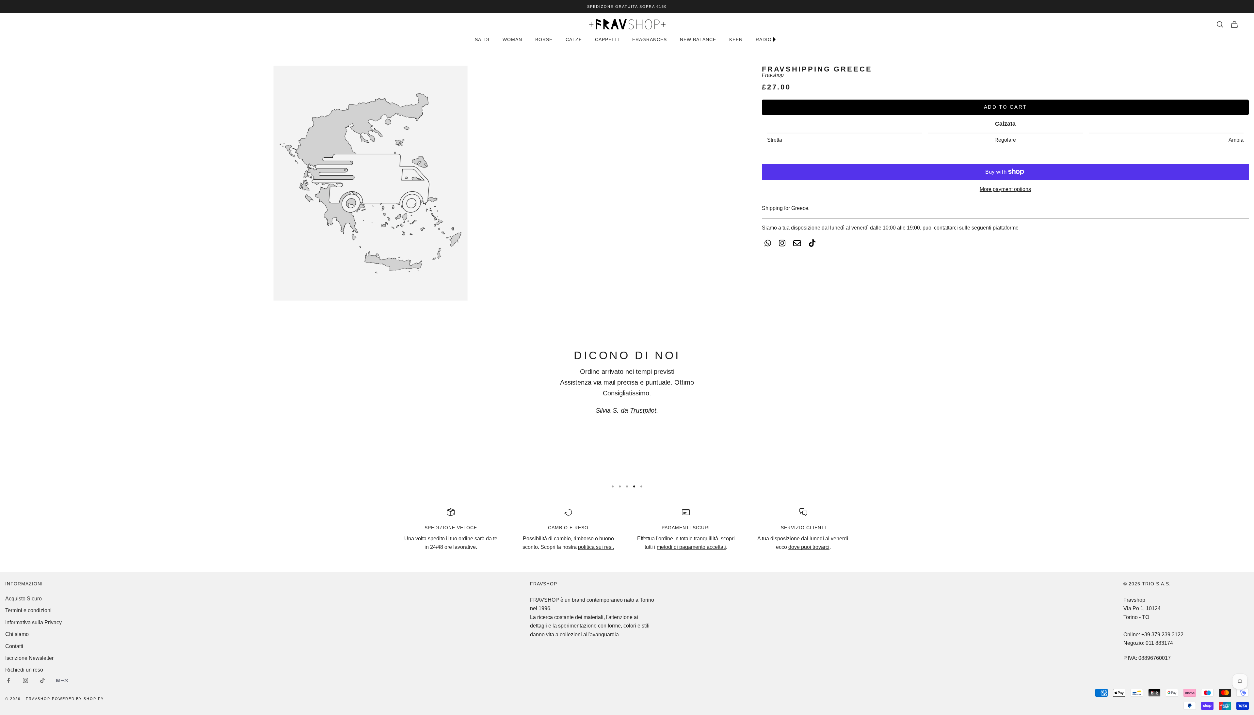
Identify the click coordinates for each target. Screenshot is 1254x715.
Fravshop (773, 75)
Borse (544, 39)
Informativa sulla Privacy (33, 622)
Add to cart (1005, 107)
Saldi (482, 39)
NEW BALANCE (698, 39)
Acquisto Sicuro (23, 598)
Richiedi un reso (24, 670)
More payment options (1005, 189)
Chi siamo (17, 634)
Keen (736, 39)
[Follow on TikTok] (42, 680)
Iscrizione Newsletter (29, 658)
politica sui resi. (596, 547)
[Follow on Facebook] (8, 680)
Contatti (14, 646)
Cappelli (607, 39)
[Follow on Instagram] (25, 680)
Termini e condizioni (28, 610)
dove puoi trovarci (808, 547)
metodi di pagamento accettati (691, 547)
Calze (574, 39)
